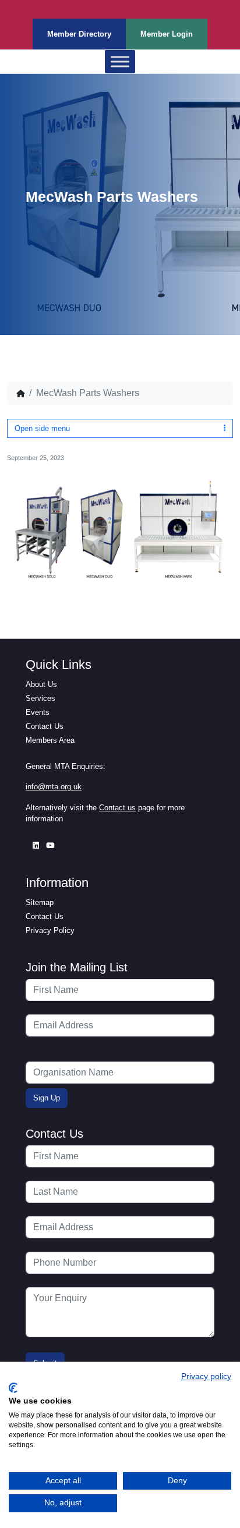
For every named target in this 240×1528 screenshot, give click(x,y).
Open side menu (42, 428)
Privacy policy (206, 1376)
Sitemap (40, 902)
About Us (41, 684)
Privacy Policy (50, 930)
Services (40, 698)
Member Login (166, 34)
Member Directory (79, 34)
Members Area (50, 740)
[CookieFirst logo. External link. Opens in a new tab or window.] (13, 1388)
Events (38, 712)
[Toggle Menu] (120, 61)
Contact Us (44, 726)
